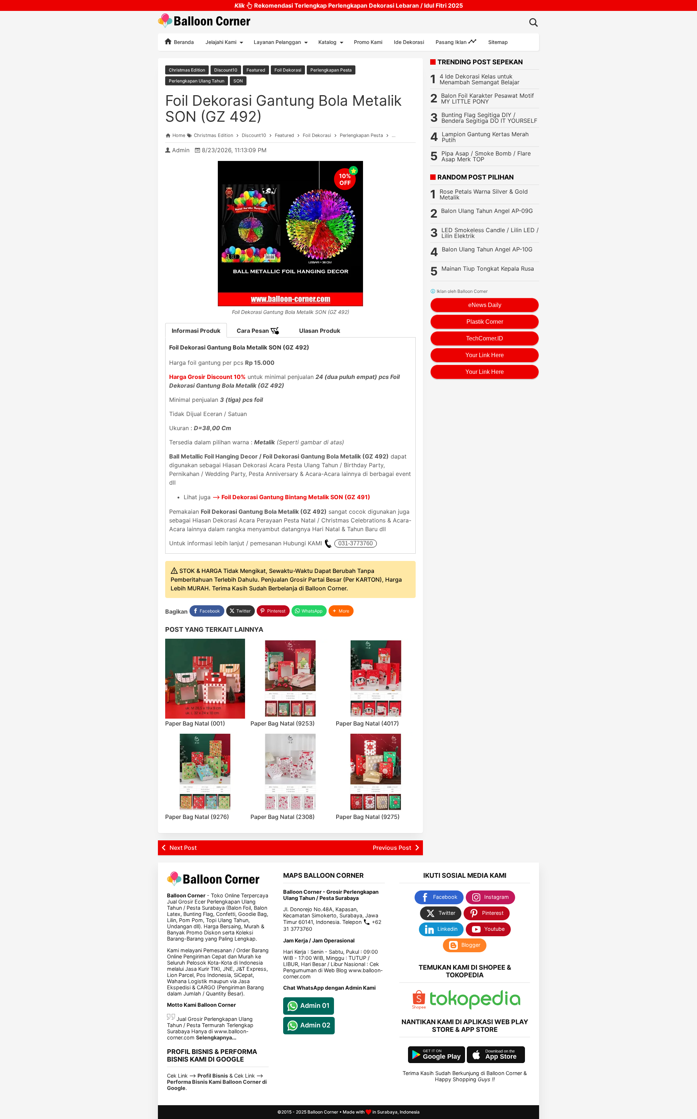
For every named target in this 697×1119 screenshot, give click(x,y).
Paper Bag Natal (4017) (367, 723)
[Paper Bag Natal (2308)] (290, 772)
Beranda (183, 42)
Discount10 (225, 70)
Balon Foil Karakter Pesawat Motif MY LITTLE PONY (487, 98)
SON (238, 81)
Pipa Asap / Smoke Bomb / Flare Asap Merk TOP (486, 156)
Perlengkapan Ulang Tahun (196, 81)
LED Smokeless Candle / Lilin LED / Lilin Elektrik (490, 232)
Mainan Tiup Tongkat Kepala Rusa (487, 268)
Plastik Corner (484, 322)
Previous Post (392, 847)
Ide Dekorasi (409, 42)
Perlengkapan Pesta (331, 70)
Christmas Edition (187, 70)
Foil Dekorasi (287, 70)
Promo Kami (368, 42)
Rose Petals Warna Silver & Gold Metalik (484, 194)
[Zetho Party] (419, 1008)
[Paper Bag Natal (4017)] (376, 679)
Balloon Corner (322, 1112)
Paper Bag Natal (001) (195, 723)
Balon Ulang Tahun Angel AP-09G (487, 210)
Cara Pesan (253, 330)
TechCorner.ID (484, 338)
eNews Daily (484, 305)
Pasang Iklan (452, 42)
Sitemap (498, 42)
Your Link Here (484, 355)
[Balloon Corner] (204, 22)
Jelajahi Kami (220, 42)
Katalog (327, 42)
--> (291, 497)
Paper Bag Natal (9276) (197, 816)
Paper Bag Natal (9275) (368, 816)
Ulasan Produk (319, 330)
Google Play (442, 1056)
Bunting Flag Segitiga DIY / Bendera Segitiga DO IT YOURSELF (489, 117)
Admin (180, 150)
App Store (501, 1056)
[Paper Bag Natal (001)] (205, 679)
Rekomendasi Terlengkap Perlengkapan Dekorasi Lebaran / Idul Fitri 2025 (349, 5)
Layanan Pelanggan (277, 42)
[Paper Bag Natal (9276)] (205, 772)
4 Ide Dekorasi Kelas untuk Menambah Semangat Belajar (479, 79)
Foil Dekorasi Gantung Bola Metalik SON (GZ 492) (283, 108)
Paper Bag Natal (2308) (282, 816)
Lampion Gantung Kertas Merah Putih (485, 137)
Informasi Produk (196, 330)
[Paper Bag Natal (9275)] (376, 772)
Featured (255, 70)
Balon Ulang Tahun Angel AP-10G (487, 249)
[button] (341, 611)
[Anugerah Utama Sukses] (475, 1008)
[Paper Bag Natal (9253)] (290, 679)
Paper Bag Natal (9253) (282, 723)
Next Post (183, 847)
